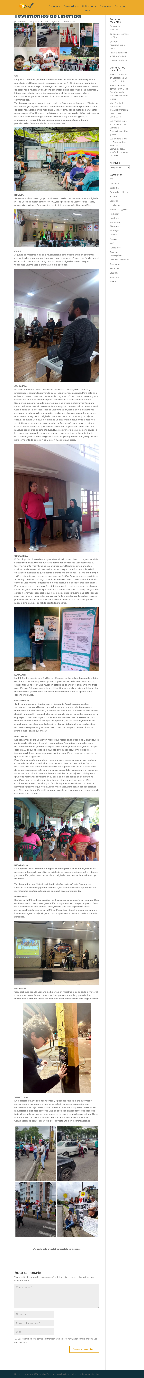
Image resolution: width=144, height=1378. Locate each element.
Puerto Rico (115, 247)
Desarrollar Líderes (119, 192)
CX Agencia (39, 1374)
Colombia (114, 183)
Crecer (87, 11)
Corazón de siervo (118, 60)
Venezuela (115, 277)
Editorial (114, 201)
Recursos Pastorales (119, 259)
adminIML (22, 21)
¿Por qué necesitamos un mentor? (117, 45)
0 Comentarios (68, 21)
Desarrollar (70, 6)
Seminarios (115, 264)
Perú (112, 243)
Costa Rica (115, 188)
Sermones (114, 268)
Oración (113, 234)
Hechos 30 (115, 213)
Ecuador (114, 196)
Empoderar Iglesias (50, 21)
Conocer (53, 6)
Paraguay (114, 239)
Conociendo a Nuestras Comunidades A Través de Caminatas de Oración (120, 149)
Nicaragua (115, 230)
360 (111, 179)
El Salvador (115, 205)
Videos (113, 281)
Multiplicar (88, 6)
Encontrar (120, 6)
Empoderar (106, 6)
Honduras (114, 218)
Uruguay (114, 272)
